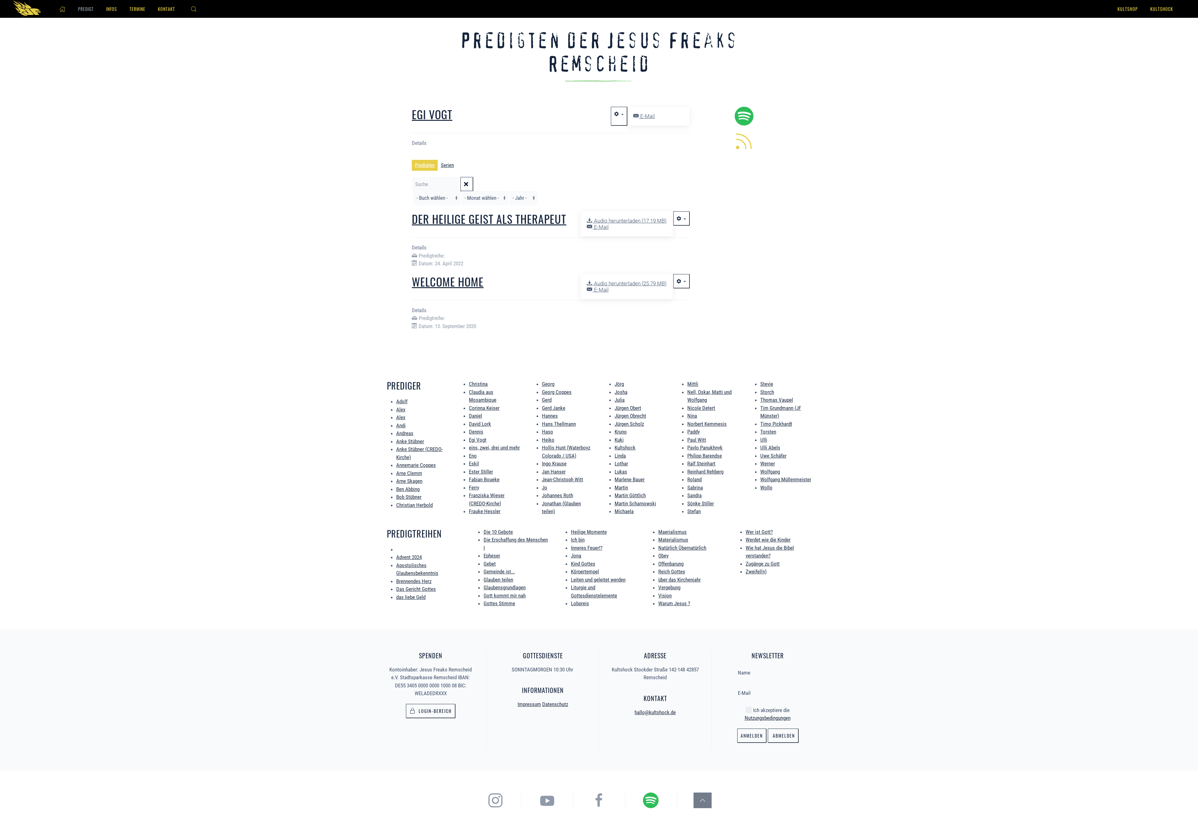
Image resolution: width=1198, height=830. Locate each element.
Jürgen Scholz (629, 424)
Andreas (404, 433)
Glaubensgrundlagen (505, 587)
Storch (767, 392)
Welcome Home (448, 281)
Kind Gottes (583, 564)
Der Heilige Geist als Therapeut (489, 218)
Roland (694, 479)
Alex (400, 409)
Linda (620, 456)
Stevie (766, 384)
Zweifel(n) (756, 571)
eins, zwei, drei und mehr (494, 447)
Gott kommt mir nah (505, 595)
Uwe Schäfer (773, 456)
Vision (665, 595)
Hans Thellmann (559, 424)
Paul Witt (696, 440)
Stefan (694, 511)
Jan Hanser (554, 472)
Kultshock (1161, 9)
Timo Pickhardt (776, 424)
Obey (663, 556)
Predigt (86, 9)
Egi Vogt (432, 114)
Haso (547, 432)
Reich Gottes (671, 571)
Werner (767, 463)
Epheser (492, 556)
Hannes (550, 416)
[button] (194, 9)
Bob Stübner (408, 497)
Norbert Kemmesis (707, 424)
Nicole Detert (701, 408)
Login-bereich (435, 711)
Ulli (763, 440)
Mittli (692, 384)
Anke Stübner (410, 441)
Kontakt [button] (166, 9)
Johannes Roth (557, 495)
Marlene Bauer (630, 479)
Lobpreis (580, 603)
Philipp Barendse (704, 456)
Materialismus (673, 540)
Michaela (624, 511)
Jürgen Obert (628, 408)
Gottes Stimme (499, 603)
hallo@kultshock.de (655, 712)
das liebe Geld (411, 597)
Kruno (621, 432)
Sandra (694, 495)
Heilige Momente (589, 532)
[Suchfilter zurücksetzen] (466, 184)
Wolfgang (770, 472)
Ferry (474, 487)
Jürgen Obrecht (630, 416)
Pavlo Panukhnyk (705, 447)
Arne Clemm (409, 473)
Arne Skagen (409, 481)
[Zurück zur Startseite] (28, 9)
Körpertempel (585, 571)
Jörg (619, 384)
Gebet (490, 564)
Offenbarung (671, 564)
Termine (137, 9)
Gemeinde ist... (499, 571)
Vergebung (669, 587)
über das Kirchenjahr (679, 580)
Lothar (621, 463)
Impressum (529, 704)
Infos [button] (111, 9)
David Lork (480, 424)
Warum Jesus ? (674, 603)
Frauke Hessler (484, 511)
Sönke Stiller (700, 503)
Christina (478, 384)
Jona (576, 556)
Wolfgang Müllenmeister (785, 479)
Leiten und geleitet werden (598, 580)
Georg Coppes (557, 392)
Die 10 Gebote (498, 532)
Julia (620, 400)
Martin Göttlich (630, 495)
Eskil (474, 463)
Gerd (547, 400)
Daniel (475, 416)
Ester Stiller (481, 472)
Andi (401, 425)
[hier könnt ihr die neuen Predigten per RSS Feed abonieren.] (744, 141)
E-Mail (647, 116)
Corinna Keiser (484, 408)
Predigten (425, 165)
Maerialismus (672, 532)
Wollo (766, 487)
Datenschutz (555, 704)
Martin (621, 487)
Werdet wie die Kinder (768, 540)
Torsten (768, 432)
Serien (447, 165)
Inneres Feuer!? (586, 548)
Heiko (548, 440)
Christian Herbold (414, 505)
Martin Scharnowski (635, 503)
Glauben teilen (498, 580)
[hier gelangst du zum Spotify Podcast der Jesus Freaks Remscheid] (651, 800)
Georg (548, 384)
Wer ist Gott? (759, 532)
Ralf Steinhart (701, 463)
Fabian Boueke (484, 479)
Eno (473, 456)
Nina (692, 416)
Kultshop (1128, 9)
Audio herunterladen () (629, 221)
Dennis (476, 432)
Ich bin (578, 540)
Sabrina (695, 487)
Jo (544, 487)
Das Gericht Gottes (416, 589)
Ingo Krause (554, 463)
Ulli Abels (770, 447)
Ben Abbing (408, 489)
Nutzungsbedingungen (768, 718)
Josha (621, 392)
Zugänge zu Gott (763, 564)
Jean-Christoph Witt (562, 479)
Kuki (619, 440)
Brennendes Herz (413, 581)
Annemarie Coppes (416, 465)
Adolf (401, 401)
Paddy (693, 432)
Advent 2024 (409, 557)
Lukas (621, 472)
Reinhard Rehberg (705, 472)
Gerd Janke (553, 408)
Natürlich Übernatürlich (682, 548)
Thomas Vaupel (776, 400)
